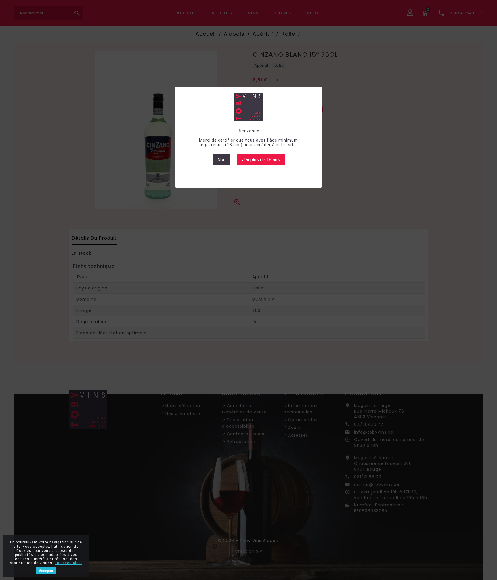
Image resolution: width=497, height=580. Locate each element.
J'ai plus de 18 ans (261, 159)
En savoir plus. (68, 563)
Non (221, 159)
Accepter (46, 571)
